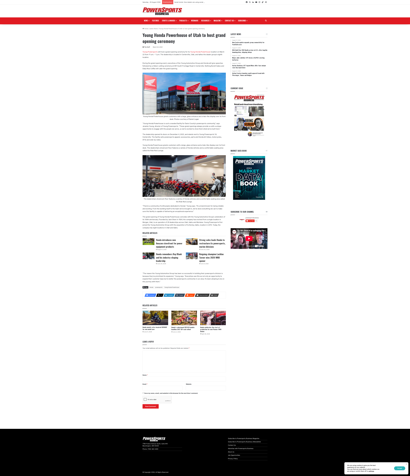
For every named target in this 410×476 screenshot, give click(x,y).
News (146, 20)
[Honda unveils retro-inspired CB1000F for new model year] (155, 318)
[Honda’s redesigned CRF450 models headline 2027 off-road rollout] (184, 318)
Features (155, 20)
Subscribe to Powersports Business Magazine (243, 438)
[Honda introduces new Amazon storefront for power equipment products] (148, 241)
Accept (399, 468)
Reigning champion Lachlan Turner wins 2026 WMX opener (211, 257)
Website (188, 384)
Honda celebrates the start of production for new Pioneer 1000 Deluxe (210, 329)
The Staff (147, 47)
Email (145, 384)
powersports (158, 287)
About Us (231, 452)
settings (371, 471)
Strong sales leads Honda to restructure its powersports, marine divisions (212, 243)
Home (146, 28)
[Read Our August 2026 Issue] (249, 116)
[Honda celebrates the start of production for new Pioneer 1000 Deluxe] (213, 318)
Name (145, 375)
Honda (151, 287)
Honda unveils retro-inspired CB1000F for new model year (155, 328)
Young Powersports (150, 52)
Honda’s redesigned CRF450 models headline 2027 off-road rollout (183, 328)
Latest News (153, 28)
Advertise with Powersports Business (240, 448)
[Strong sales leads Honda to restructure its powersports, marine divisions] (192, 241)
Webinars (194, 20)
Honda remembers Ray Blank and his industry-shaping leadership (169, 257)
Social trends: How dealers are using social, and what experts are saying (198, 2)
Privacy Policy (233, 458)
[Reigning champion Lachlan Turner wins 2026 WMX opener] (192, 256)
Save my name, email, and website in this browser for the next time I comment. (171, 393)
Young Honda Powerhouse (200, 52)
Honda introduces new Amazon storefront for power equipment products (169, 243)
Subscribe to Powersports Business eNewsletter (244, 442)
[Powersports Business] (162, 11)
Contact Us (232, 445)
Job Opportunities (234, 455)
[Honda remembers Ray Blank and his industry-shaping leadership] (148, 256)
